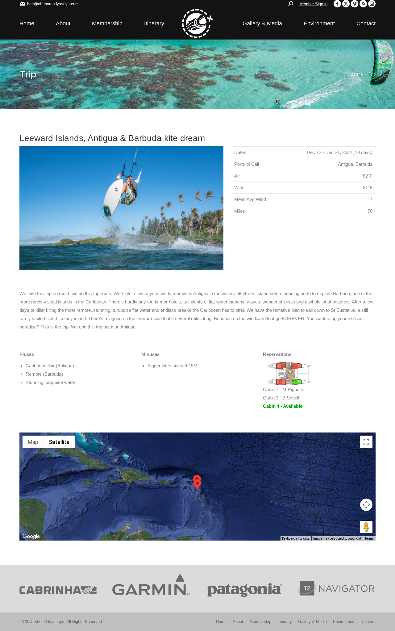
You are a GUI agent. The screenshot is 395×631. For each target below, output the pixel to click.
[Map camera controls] (366, 505)
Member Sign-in (313, 4)
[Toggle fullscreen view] (366, 442)
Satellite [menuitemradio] (59, 442)
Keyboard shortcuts (296, 538)
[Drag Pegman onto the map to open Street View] (366, 527)
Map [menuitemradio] (33, 442)
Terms (369, 538)
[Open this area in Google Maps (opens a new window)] (31, 537)
